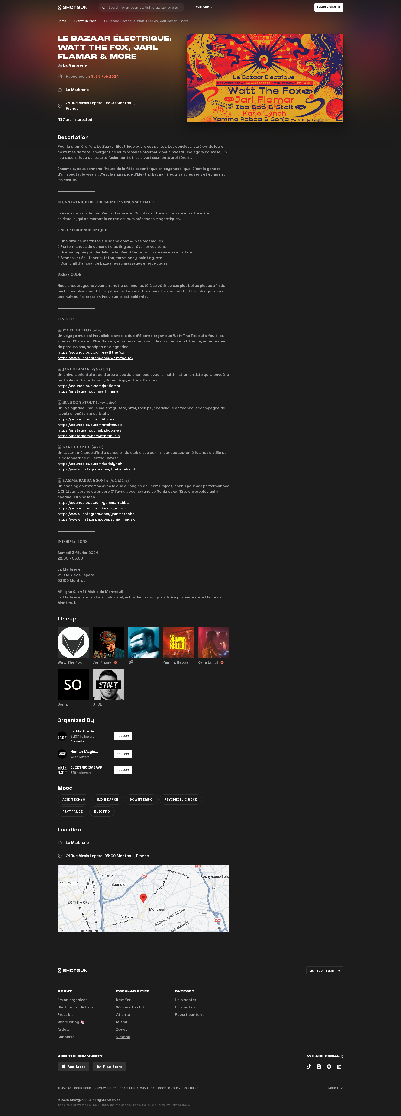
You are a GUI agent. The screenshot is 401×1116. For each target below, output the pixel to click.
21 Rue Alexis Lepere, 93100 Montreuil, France (107, 855)
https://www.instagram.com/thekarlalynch (97, 469)
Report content (189, 1014)
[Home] (72, 7)
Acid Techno (73, 799)
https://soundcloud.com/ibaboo (87, 419)
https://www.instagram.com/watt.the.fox (95, 357)
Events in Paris (85, 21)
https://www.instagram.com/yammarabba (96, 513)
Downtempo (141, 799)
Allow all (285, 1098)
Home (62, 21)
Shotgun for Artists (75, 1007)
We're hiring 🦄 (71, 1022)
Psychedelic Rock (180, 799)
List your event (322, 970)
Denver (122, 1029)
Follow (122, 736)
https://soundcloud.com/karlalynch (90, 463)
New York (124, 999)
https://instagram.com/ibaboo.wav (89, 430)
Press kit (65, 1014)
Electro (102, 811)
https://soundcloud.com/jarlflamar (89, 385)
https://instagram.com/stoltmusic (89, 435)
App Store (77, 1067)
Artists (64, 1029)
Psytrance (72, 811)
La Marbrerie (75, 65)
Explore (202, 7)
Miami (121, 1022)
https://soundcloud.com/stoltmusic (90, 424)
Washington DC (130, 1007)
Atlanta (123, 1014)
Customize (311, 1098)
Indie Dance (107, 799)
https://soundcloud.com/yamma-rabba (93, 502)
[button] (123, 736)
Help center (185, 999)
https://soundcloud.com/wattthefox (91, 352)
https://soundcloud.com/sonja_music (92, 508)
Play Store (112, 1067)
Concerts (66, 1036)
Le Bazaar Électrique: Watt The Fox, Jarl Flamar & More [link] (146, 21)
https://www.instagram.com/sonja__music (97, 519)
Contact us (185, 1007)
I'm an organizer (72, 999)
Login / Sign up (329, 7)
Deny (335, 1098)
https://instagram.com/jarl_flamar (89, 391)
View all (123, 1036)
